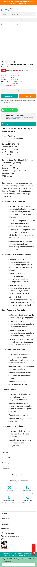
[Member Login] (5, 10)
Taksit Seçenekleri (7, 463)
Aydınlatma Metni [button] (6, 561)
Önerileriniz (5, 468)
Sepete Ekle (9, 96)
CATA (14, 77)
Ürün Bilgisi (5, 124)
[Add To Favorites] (33, 25)
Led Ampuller (17, 75)
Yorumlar (5, 452)
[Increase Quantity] (34, 91)
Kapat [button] (18, 564)
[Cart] (9, 10)
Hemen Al (27, 96)
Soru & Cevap (6, 457)
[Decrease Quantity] (3, 91)
